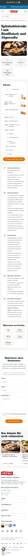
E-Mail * (3, 387)
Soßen (14, 480)
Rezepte (7, 20)
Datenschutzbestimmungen (19, 414)
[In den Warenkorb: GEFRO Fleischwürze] (24, 106)
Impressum (15, 547)
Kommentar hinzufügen (14, 421)
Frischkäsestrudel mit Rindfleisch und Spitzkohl (9, 455)
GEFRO (2, 20)
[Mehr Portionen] (10, 89)
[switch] (3, 554)
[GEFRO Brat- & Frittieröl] (22, 96)
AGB (10, 547)
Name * (3, 378)
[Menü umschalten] (2, 11)
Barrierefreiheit (15, 550)
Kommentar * (5, 395)
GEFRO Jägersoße (13, 109)
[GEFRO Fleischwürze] (22, 104)
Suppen (10, 480)
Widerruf (22, 547)
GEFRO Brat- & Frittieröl (12, 95)
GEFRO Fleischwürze (12, 102)
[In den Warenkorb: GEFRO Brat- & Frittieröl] (24, 98)
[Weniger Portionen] (5, 89)
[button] (1, 2)
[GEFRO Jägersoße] (22, 111)
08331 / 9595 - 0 (7, 490)
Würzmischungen (5, 482)
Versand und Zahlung (6, 552)
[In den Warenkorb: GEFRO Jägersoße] (24, 113)
